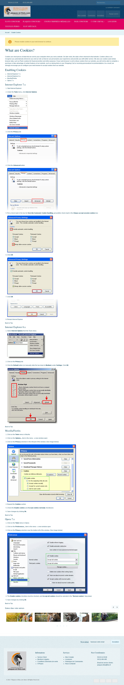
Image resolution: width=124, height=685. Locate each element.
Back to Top (9, 323)
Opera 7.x (10, 80)
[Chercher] (118, 2)
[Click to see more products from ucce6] (76, 617)
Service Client (42, 657)
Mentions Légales (43, 659)
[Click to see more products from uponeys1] (19, 617)
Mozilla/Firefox (12, 78)
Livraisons (68, 659)
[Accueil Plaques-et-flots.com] (17, 11)
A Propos (40, 664)
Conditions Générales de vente (47, 661)
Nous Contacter (70, 664)
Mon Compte (69, 657)
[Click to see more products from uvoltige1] (48, 617)
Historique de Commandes (74, 661)
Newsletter (85, 642)
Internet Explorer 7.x (13, 74)
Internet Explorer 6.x (13, 76)
